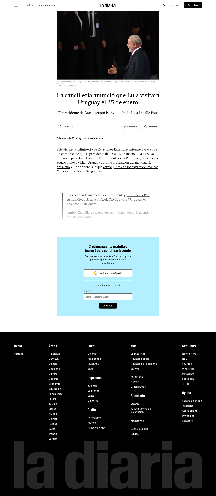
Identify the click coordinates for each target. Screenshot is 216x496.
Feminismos (55, 393)
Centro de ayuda (192, 400)
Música (92, 422)
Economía (54, 383)
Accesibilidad (190, 410)
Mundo (53, 413)
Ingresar (174, 5)
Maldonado (94, 358)
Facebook (188, 378)
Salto (91, 368)
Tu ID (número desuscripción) (141, 410)
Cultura (53, 373)
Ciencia (53, 363)
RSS (184, 358)
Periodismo (94, 417)
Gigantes (93, 400)
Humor (135, 381)
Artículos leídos (97, 427)
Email (87, 291)
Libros (52, 408)
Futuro (52, 398)
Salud (52, 428)
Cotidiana (54, 368)
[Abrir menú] (16, 5)
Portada (19, 353)
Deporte (53, 378)
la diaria (92, 385)
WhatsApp (188, 368)
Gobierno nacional (46, 5)
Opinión (53, 418)
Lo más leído (138, 353)
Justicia (53, 403)
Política (30, 5)
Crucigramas (138, 386)
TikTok (186, 383)
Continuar (108, 305)
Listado (135, 403)
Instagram (188, 373)
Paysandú (93, 363)
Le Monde (93, 390)
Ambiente (54, 353)
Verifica (53, 438)
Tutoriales (187, 405)
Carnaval (54, 358)
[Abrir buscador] (164, 5)
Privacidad (188, 415)
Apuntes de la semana (144, 363)
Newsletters (189, 353)
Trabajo (53, 433)
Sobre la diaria (139, 428)
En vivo (135, 368)
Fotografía (137, 376)
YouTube (187, 363)
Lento (91, 395)
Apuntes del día (140, 358)
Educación (55, 388)
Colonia (92, 353)
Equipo (135, 433)
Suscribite (193, 5)
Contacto (187, 420)
